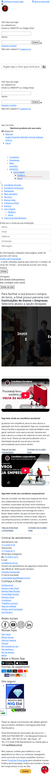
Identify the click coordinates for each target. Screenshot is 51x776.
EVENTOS (13, 169)
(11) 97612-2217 (10, 557)
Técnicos (8, 197)
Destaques (14, 160)
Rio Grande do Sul (9, 646)
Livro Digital (19, 172)
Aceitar (25, 771)
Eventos (7, 206)
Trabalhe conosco (9, 603)
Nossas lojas (10, 200)
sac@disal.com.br (9, 563)
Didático (21, 175)
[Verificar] (19, 710)
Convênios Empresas (14, 188)
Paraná (4, 643)
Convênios (14, 157)
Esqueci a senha (8, 45)
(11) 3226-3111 (8, 551)
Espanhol (16, 137)
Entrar (35, 42)
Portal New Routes (10, 594)
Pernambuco (7, 649)
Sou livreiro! (7, 612)
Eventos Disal (7, 597)
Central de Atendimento (15, 218)
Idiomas (9, 134)
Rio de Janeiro (7, 652)
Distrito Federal (8, 640)
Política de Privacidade (10, 258)
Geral (8, 143)
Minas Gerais (7, 637)
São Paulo (6, 634)
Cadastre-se (25, 49)
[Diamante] (15, 696)
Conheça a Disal (11, 203)
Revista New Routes (10, 591)
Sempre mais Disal (10, 588)
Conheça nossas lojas (13, 1)
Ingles (8, 137)
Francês (32, 137)
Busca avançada (42, 1)
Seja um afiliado (8, 606)
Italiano (39, 137)
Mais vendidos (10, 194)
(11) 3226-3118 (8, 545)
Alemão (24, 137)
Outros (8, 140)
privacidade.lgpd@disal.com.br (15, 578)
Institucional (7, 585)
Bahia (4, 655)
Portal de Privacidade (18, 760)
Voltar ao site (7, 287)
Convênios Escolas (12, 185)
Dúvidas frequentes (10, 572)
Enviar (4, 271)
